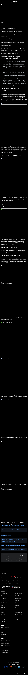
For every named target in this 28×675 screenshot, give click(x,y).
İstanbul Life (18, 598)
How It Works (18, 595)
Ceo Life (3, 595)
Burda (2, 612)
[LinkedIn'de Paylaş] (10, 39)
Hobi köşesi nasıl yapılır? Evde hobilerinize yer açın (12, 525)
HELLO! (3, 619)
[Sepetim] (24, 2)
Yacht (16, 607)
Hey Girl (3, 621)
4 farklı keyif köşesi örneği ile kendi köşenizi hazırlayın (13, 545)
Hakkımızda (3, 629)
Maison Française (5, 600)
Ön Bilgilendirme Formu (6, 640)
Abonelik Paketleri (5, 627)
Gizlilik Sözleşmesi (5, 643)
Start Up (17, 605)
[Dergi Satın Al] (10, 673)
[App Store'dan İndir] (6, 587)
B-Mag (2, 609)
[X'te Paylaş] (5, 39)
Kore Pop (17, 600)
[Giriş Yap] (24, 673)
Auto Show (3, 607)
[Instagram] (2, 582)
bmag (12, 662)
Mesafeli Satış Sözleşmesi (6, 647)
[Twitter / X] (9, 582)
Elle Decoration (18, 612)
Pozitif (16, 602)
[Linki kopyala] (13, 39)
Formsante (3, 598)
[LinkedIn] (13, 582)
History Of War (18, 593)
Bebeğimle (17, 616)
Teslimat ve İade (4, 652)
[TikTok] (17, 582)
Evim (2, 616)
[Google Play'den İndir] (16, 587)
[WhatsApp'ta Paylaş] (8, 39)
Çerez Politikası (4, 650)
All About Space (18, 614)
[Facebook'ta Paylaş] (2, 39)
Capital (16, 619)
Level (16, 609)
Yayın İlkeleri (4, 654)
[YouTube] (6, 582)
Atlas (2, 605)
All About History (5, 602)
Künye (2, 632)
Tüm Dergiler (4, 593)
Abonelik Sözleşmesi (5, 645)
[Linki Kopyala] (20, 559)
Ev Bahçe (3, 614)
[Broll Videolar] (17, 673)
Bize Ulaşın (3, 634)
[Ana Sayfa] (4, 573)
